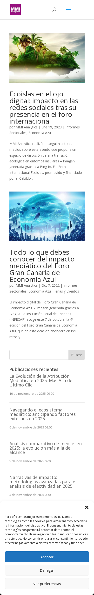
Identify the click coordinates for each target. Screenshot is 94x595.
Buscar (76, 354)
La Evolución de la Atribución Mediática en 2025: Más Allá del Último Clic (41, 380)
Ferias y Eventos (66, 291)
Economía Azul (40, 132)
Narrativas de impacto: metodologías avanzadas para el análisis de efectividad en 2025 (42, 481)
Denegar (47, 570)
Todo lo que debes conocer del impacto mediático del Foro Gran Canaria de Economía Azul (42, 265)
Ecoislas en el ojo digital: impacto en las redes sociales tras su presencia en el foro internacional (43, 107)
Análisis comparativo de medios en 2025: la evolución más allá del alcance (45, 448)
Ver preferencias (47, 583)
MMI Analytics (27, 127)
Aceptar (47, 556)
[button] (86, 507)
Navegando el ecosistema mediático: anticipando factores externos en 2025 (42, 414)
